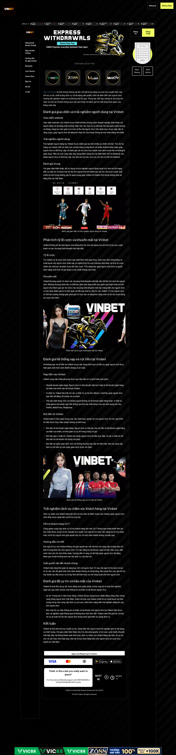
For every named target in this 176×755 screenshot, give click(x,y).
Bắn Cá (28, 81)
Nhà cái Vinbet (49, 92)
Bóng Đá (28, 66)
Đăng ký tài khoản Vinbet (30, 44)
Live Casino (30, 71)
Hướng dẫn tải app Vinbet (30, 59)
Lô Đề (27, 92)
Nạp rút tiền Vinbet (30, 52)
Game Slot (29, 76)
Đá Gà (27, 87)
